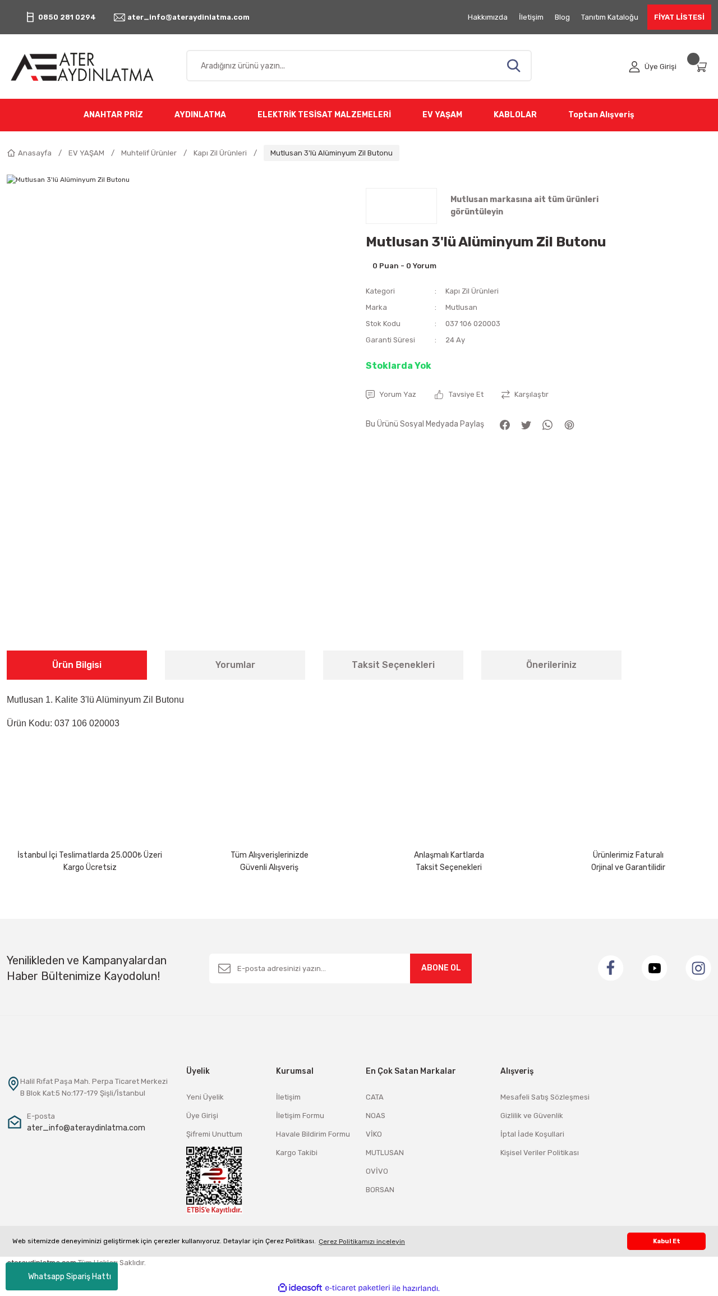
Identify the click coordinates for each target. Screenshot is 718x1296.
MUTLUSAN (385, 1152)
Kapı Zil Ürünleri (472, 291)
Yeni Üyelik (205, 1097)
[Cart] (702, 66)
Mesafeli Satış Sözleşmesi (545, 1097)
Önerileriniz (551, 665)
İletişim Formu (300, 1115)
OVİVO (377, 1171)
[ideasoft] (300, 1288)
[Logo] (90, 66)
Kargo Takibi (296, 1152)
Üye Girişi (202, 1115)
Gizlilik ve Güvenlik (531, 1115)
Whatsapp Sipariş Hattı (69, 1276)
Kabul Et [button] (666, 1241)
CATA (375, 1097)
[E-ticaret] (357, 1288)
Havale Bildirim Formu (313, 1134)
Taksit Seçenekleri (393, 665)
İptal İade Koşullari (532, 1134)
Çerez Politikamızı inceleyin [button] (362, 1241)
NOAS (375, 1115)
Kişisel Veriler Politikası (539, 1152)
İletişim (288, 1097)
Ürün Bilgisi (77, 665)
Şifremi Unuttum (214, 1134)
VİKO (374, 1134)
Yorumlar (235, 665)
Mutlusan (461, 307)
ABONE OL (441, 968)
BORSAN (380, 1189)
